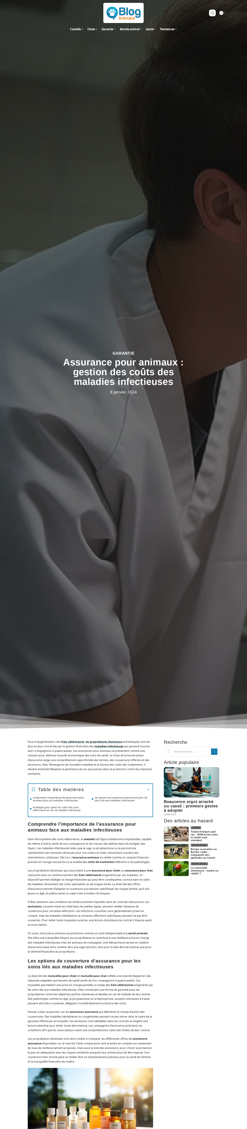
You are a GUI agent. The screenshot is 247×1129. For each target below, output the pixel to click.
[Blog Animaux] (123, 13)
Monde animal (199, 845)
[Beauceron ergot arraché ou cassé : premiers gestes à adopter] (191, 782)
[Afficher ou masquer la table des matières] (117, 790)
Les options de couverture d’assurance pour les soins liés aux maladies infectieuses (121, 799)
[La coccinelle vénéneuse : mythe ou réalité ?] (176, 868)
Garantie (124, 353)
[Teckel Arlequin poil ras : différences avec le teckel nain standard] (176, 834)
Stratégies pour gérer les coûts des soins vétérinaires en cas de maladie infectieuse (56, 809)
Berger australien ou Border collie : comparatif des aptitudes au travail (204, 853)
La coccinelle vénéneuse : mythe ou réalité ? (204, 870)
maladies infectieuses (109, 746)
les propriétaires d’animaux (104, 742)
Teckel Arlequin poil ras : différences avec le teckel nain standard (204, 836)
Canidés (196, 828)
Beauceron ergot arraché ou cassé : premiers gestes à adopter (191, 806)
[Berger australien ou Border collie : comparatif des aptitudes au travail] (176, 851)
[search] (212, 13)
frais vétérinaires (72, 742)
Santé (170, 770)
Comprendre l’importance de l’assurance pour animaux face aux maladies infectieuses (58, 799)
